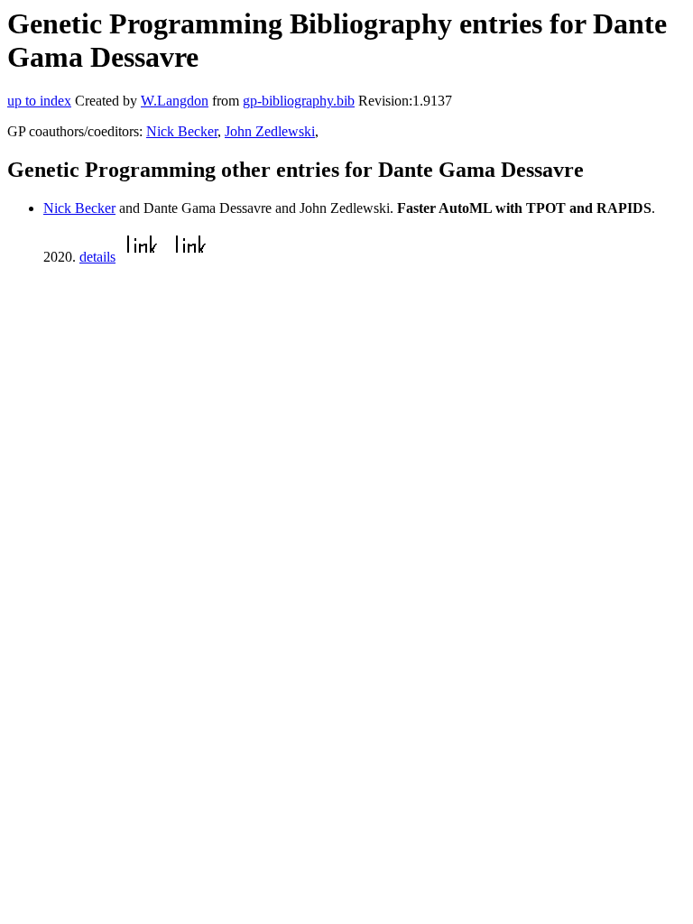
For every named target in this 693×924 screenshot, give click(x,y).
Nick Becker (181, 131)
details (97, 256)
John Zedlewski (270, 131)
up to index (39, 100)
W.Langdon (174, 100)
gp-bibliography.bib (299, 100)
